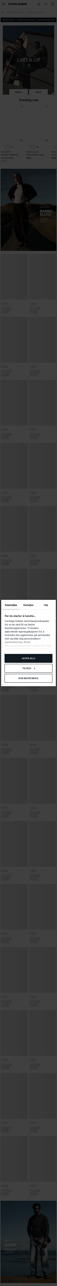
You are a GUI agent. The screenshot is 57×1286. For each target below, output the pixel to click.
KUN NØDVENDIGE (28, 678)
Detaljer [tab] (28, 605)
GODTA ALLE (28, 658)
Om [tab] (46, 605)
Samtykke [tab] (11, 605)
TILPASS (26, 668)
